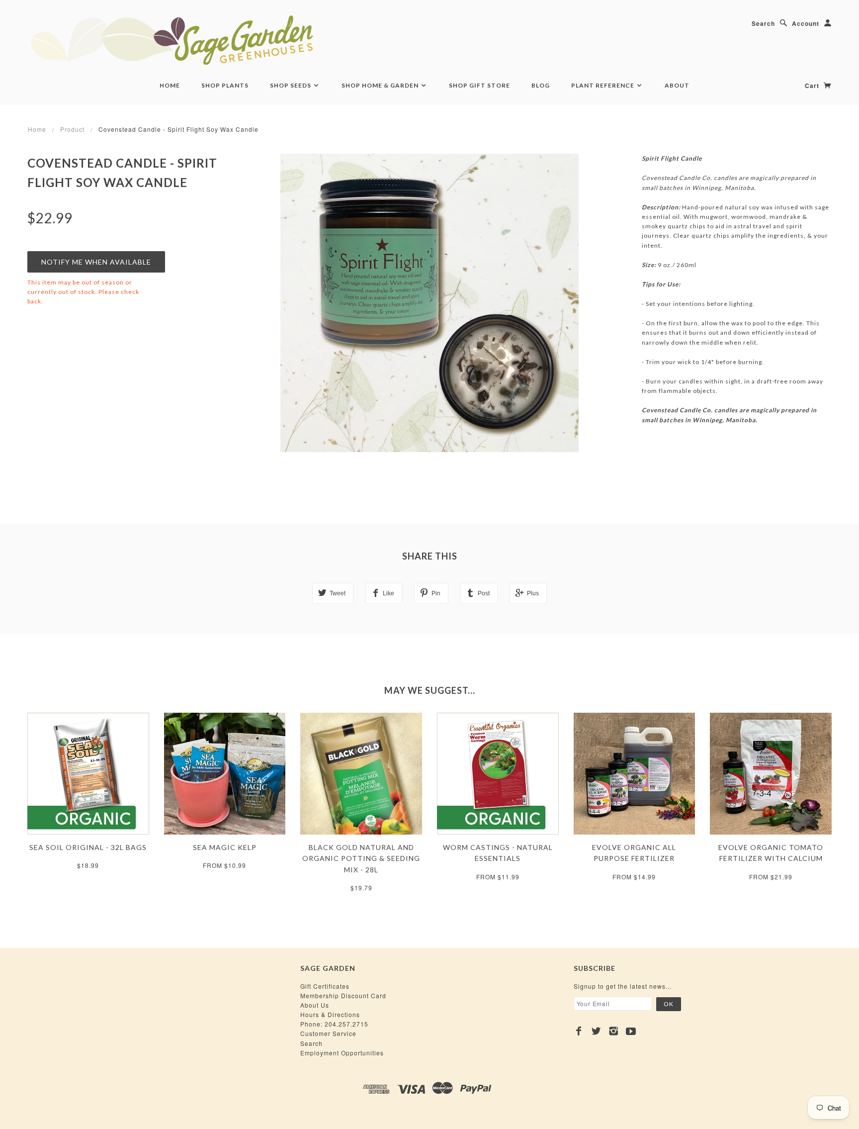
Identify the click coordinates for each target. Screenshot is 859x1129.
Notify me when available (96, 262)
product (72, 129)
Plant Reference (603, 85)
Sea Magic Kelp (225, 847)
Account (805, 23)
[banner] (226, 40)
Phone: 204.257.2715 (334, 1024)
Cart (813, 85)
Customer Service (328, 1033)
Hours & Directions (330, 1014)
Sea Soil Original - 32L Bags (88, 847)
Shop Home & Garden (381, 85)
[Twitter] (596, 1031)
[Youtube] (631, 1031)
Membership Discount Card (343, 995)
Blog (540, 85)
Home (170, 85)
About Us (314, 1005)
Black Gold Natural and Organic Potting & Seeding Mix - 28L (361, 858)
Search (763, 23)
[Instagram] (613, 1031)
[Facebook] (579, 1031)
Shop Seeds (291, 85)
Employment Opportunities (342, 1052)
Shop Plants (225, 85)
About (677, 85)
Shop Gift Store (479, 85)
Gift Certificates (324, 986)
